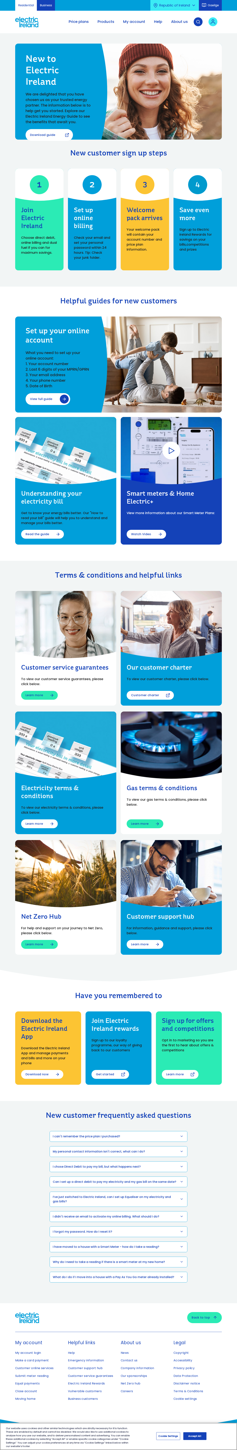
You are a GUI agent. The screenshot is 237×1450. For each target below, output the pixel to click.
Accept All (194, 1436)
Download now (37, 1074)
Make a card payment (32, 1360)
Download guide (42, 135)
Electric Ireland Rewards (86, 1383)
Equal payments (27, 1383)
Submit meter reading (32, 1376)
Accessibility (182, 1360)
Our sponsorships (134, 1376)
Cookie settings (185, 1399)
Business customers (83, 1399)
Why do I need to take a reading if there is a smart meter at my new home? (109, 1262)
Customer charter (145, 695)
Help (71, 1353)
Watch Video (141, 534)
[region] (118, 1436)
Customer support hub (85, 1368)
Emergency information (86, 1360)
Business (46, 5)
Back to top (201, 1317)
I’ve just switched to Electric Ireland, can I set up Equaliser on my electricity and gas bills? (112, 1199)
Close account (26, 1391)
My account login (28, 1353)
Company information (137, 1368)
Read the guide (37, 534)
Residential (26, 5)
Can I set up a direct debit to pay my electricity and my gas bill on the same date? (114, 1182)
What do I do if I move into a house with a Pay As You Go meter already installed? (113, 1277)
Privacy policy (184, 1368)
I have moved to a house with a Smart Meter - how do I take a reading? (106, 1247)
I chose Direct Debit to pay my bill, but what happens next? (97, 1167)
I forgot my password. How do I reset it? (82, 1232)
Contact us (129, 1360)
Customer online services (34, 1368)
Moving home (25, 1399)
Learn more (34, 695)
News (125, 1353)
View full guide (41, 399)
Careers (127, 1391)
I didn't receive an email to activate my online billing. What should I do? (106, 1216)
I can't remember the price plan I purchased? (86, 1136)
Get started (105, 1074)
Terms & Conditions (188, 1391)
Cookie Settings (168, 1436)
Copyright (181, 1353)
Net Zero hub (130, 1383)
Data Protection (185, 1376)
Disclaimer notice (186, 1383)
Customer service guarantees (90, 1376)
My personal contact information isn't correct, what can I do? (99, 1151)
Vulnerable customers (85, 1391)
